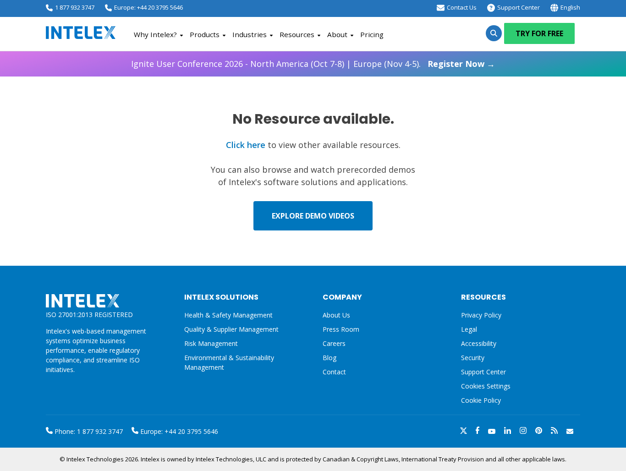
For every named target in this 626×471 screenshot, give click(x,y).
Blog (329, 357)
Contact (334, 371)
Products (205, 34)
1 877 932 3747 (74, 7)
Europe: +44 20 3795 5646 (148, 7)
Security (472, 357)
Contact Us (462, 7)
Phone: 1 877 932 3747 (88, 431)
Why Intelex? (155, 34)
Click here (245, 144)
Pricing (372, 34)
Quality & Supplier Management (231, 329)
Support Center (518, 7)
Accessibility (478, 343)
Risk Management (211, 343)
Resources (297, 34)
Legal (469, 329)
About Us (336, 315)
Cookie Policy (481, 400)
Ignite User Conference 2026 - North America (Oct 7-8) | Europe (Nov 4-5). (313, 63)
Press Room (341, 329)
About (337, 34)
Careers (334, 343)
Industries (249, 34)
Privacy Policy (481, 315)
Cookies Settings (486, 386)
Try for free (539, 33)
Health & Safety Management (228, 315)
